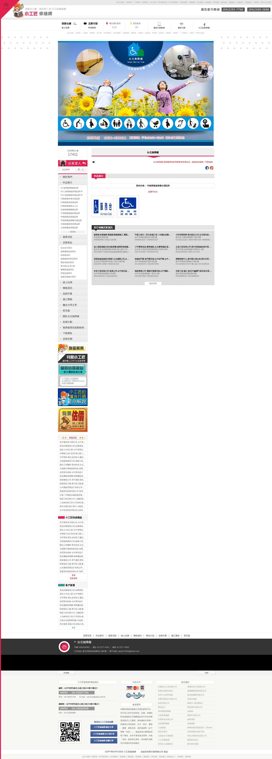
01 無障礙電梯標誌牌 (69, 188)
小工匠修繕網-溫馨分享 (103, 741)
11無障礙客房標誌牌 (69, 228)
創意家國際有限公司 (195, 695)
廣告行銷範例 (159, 28)
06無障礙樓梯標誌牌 (69, 209)
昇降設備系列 (66, 273)
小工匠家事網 (204, 28)
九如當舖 (162, 727)
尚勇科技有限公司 (165, 719)
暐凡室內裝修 (193, 744)
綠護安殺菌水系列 (68, 277)
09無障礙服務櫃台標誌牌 (71, 220)
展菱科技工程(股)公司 (196, 687)
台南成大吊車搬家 (165, 736)
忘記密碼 (66, 169)
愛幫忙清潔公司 (194, 715)
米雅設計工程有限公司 (167, 687)
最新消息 (112, 635)
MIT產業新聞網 (164, 711)
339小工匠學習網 (165, 695)
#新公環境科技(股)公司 (197, 736)
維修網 (208, 2)
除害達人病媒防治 (165, 744)
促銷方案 (163, 635)
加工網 (153, 2)
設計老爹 (120, 2)
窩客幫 (129, 2)
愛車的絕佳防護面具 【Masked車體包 (200, 727)
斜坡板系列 (65, 255)
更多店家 (153, 283)
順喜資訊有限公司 (194, 707)
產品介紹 (150, 635)
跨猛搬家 (191, 723)
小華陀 (256, 2)
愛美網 (224, 2)
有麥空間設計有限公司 (167, 699)
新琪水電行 (162, 732)
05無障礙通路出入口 (69, 206)
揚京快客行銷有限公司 (153, 752)
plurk (211, 168)
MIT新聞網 (173, 2)
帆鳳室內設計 (193, 740)
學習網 (216, 2)
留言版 (187, 635)
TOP (206, 673)
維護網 (122, 757)
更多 (74, 575)
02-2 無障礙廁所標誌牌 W (71, 195)
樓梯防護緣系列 (67, 270)
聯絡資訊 (137, 635)
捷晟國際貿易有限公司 (196, 691)
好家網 (239, 2)
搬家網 (192, 2)
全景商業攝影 (163, 715)
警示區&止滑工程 (68, 266)
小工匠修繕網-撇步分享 (103, 727)
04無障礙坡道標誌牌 (69, 202)
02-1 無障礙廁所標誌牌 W (71, 191)
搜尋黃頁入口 (73, 348)
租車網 (200, 2)
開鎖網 (232, 2)
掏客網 (248, 2)
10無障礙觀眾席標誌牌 (70, 224)
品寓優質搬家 (163, 723)
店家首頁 (87, 635)
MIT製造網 (162, 2)
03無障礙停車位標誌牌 (70, 199)
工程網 (137, 2)
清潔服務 (183, 2)
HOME (66, 673)
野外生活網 (265, 2)
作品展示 (100, 635)
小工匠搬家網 (163, 740)
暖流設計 (162, 707)
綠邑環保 (191, 719)
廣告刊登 (181, 28)
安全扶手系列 (66, 248)
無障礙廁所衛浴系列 (69, 259)
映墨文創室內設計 (165, 691)
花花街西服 (192, 699)
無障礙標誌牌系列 (68, 251)
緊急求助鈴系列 (67, 262)
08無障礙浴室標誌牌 (69, 217)
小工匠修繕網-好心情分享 (103, 734)
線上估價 (66, 25)
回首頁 (10, 9)
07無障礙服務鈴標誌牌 (70, 213)
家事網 (145, 2)
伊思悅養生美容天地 (195, 732)
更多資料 (73, 578)
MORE (73, 232)
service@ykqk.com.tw (96, 697)
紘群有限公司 (163, 703)
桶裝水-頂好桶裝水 (195, 703)
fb (207, 168)
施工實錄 (175, 635)
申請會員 (93, 25)
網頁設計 (171, 757)
